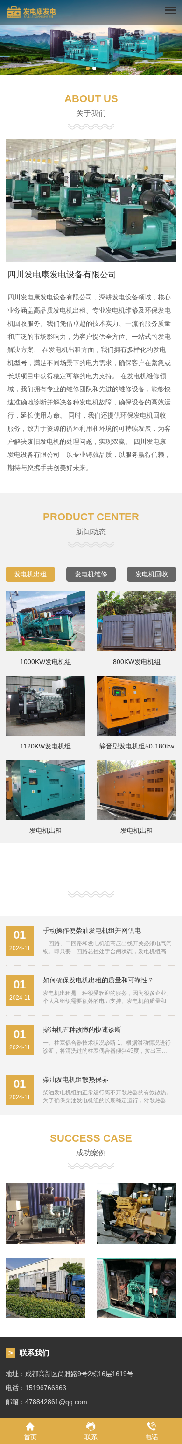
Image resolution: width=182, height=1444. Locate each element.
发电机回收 (151, 574)
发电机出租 (30, 574)
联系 (91, 1437)
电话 (151, 1437)
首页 (30, 1437)
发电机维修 (91, 574)
